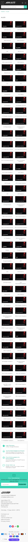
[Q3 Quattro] (20, 266)
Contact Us (5, 514)
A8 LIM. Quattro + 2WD (21, 239)
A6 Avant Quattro (21, 216)
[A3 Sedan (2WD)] (20, 100)
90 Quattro (21, 73)
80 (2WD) (21, 51)
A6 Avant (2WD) (7, 216)
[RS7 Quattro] (7, 345)
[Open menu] (2, 2)
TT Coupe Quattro (7, 429)
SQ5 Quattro (7, 418)
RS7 (20, 339)
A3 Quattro (7, 105)
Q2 (21, 261)
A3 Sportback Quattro (21, 127)
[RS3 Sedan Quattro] (20, 300)
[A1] (7, 78)
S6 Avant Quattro (21, 396)
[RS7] (20, 334)
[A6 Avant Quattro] (20, 211)
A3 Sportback (7, 126)
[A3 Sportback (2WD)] (20, 111)
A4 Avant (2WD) (7, 138)
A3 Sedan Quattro (7, 116)
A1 (7, 83)
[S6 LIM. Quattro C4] (7, 403)
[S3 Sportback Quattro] (20, 356)
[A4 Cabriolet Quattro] (20, 144)
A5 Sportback (7, 204)
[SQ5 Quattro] (7, 413)
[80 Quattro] (20, 57)
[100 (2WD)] (7, 24)
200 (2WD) (7, 40)
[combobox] (14, 6)
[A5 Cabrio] (20, 167)
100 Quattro (20, 29)
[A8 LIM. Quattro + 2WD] (20, 233)
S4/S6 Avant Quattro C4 (7, 385)
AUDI (7, 11)
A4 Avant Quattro (21, 138)
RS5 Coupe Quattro (7, 328)
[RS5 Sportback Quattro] (20, 322)
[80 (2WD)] (20, 46)
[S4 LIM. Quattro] (20, 368)
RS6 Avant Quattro (7, 339)
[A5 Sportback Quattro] (20, 199)
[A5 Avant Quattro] (7, 167)
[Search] (25, 6)
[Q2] (20, 255)
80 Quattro (21, 62)
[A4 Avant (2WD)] (7, 133)
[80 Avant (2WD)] (7, 57)
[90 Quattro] (20, 67)
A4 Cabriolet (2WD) (7, 149)
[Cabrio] (7, 245)
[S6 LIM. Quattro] (20, 403)
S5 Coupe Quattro (20, 384)
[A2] (20, 78)
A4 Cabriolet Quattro (21, 149)
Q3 (7, 271)
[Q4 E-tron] (7, 289)
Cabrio (7, 250)
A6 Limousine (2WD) (7, 227)
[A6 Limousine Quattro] (20, 222)
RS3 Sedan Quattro (20, 305)
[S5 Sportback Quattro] (7, 391)
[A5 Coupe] (7, 178)
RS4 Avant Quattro (20, 316)
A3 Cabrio (21, 94)
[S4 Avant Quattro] (7, 368)
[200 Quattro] (20, 35)
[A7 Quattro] (7, 233)
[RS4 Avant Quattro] (20, 310)
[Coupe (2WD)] (20, 245)
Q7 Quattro (7, 305)
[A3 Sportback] (7, 121)
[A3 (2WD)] (7, 89)
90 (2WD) (7, 73)
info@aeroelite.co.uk (7, 497)
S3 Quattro (20, 350)
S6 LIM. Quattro (20, 408)
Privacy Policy (5, 521)
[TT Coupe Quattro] (7, 424)
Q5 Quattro (20, 294)
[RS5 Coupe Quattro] (7, 322)
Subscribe (22, 484)
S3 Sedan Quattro (7, 361)
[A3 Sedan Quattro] (7, 111)
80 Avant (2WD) (7, 62)
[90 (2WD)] (7, 67)
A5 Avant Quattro (7, 172)
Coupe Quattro (7, 261)
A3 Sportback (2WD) (21, 116)
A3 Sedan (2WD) (21, 105)
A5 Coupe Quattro (20, 183)
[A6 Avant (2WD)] (7, 211)
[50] (7, 46)
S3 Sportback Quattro (21, 362)
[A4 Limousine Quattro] (20, 155)
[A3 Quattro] (7, 100)
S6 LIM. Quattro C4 (7, 408)
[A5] (7, 188)
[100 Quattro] (20, 24)
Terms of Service (6, 517)
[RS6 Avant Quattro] (7, 334)
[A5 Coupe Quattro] (20, 178)
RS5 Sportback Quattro (20, 328)
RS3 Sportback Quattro (7, 316)
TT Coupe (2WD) (21, 418)
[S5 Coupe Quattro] (20, 379)
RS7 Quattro (7, 350)
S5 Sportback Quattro (7, 397)
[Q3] (7, 266)
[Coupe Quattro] (7, 255)
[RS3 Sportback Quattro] (7, 310)
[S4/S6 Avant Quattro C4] (7, 379)
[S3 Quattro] (20, 345)
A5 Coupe (7, 183)
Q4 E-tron (7, 294)
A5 (7, 193)
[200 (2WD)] (7, 35)
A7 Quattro (7, 238)
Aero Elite (16, 531)
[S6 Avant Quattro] (20, 391)
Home (2, 11)
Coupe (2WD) (21, 250)
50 (7, 51)
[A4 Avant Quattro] (20, 133)
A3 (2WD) (7, 94)
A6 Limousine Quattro (21, 227)
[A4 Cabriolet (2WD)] (7, 144)
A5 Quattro (20, 193)
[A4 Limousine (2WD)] (7, 155)
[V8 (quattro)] (20, 435)
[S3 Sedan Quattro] (7, 356)
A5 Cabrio (21, 172)
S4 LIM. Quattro (20, 373)
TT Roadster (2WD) (20, 429)
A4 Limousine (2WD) (7, 160)
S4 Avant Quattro (7, 373)
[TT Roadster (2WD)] (20, 424)
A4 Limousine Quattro (21, 161)
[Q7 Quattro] (7, 300)
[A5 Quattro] (20, 188)
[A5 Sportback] (7, 199)
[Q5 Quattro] (20, 289)
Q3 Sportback (7, 282)
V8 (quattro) (20, 440)
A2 (21, 83)
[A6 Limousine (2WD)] (7, 222)
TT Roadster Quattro (7, 440)
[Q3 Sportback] (7, 277)
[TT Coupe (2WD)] (20, 413)
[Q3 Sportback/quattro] (20, 277)
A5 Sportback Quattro (21, 205)
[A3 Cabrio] (20, 89)
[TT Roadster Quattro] (7, 435)
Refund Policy (5, 519)
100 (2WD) (7, 29)
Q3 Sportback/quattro (20, 283)
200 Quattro (20, 40)
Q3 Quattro (20, 271)
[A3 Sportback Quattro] (20, 121)
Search (3, 516)
